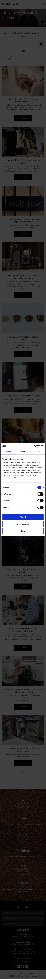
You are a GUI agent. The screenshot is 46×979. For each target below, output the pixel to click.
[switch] (40, 494)
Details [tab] (23, 452)
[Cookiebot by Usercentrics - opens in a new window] (34, 446)
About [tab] (37, 452)
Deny (23, 531)
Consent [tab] (8, 452)
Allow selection (23, 524)
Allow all (23, 517)
